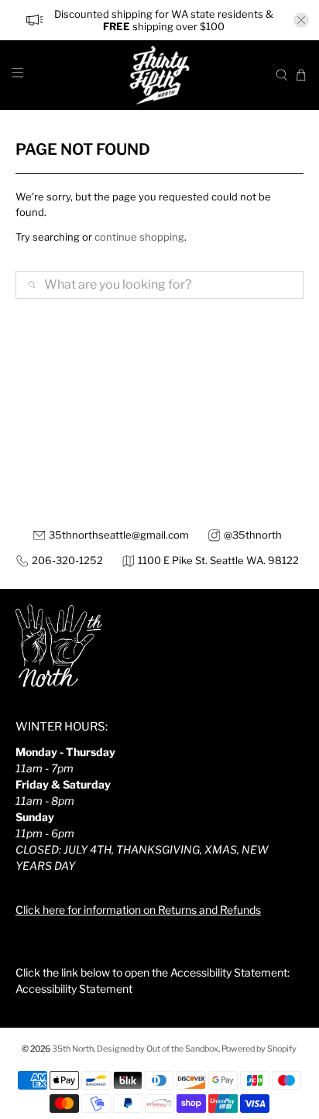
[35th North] (159, 75)
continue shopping (139, 237)
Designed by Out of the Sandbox (157, 1049)
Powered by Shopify (259, 1049)
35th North (73, 1049)
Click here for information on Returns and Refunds (138, 909)
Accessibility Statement (73, 988)
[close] (301, 20)
